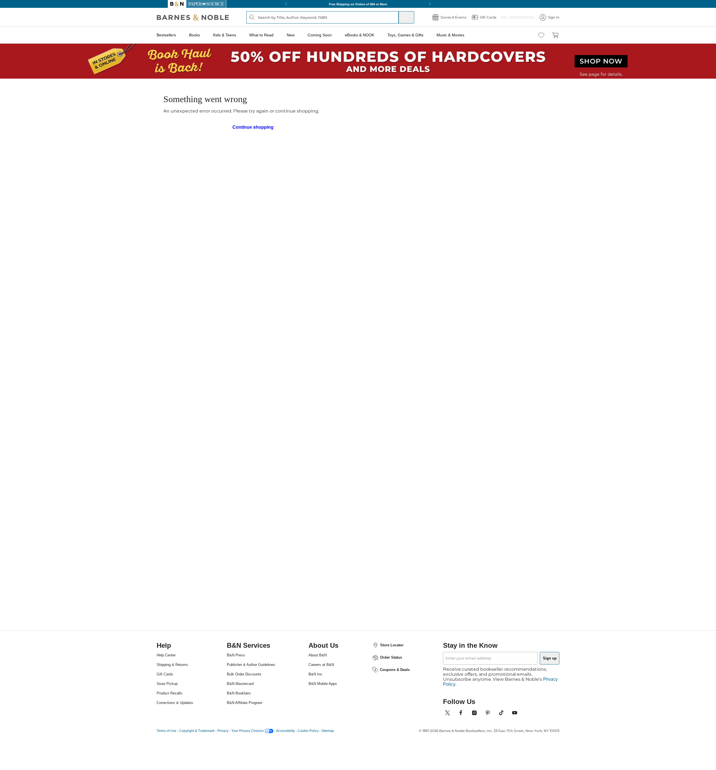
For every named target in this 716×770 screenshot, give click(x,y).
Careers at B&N (326, 725)
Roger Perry (408, 116)
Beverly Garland (378, 116)
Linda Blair (329, 116)
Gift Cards (177, 735)
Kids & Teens (235, 34)
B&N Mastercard (248, 748)
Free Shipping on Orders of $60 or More (358, 4)
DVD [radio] (352, 167)
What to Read (272, 34)
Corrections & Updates (188, 763)
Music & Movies (460, 34)
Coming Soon (329, 34)
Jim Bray (351, 116)
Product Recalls (182, 754)
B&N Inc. (320, 735)
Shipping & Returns (186, 725)
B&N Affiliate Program (253, 768)
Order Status (389, 718)
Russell (275, 483)
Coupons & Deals (392, 730)
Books (206, 34)
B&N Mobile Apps (328, 744)
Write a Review (322, 126)
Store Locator (389, 705)
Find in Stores (453, 233)
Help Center (179, 716)
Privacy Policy (458, 740)
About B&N (322, 716)
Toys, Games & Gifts (415, 34)
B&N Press (242, 716)
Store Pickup (179, 744)
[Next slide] (492, 430)
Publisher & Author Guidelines (250, 727)
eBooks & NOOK (369, 34)
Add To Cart (452, 201)
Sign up (536, 718)
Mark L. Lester (340, 108)
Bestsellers (179, 34)
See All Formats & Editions (468, 154)
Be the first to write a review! (358, 605)
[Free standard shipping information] (327, 211)
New (300, 34)
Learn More (351, 142)
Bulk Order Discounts (253, 739)
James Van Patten (440, 116)
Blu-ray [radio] (322, 167)
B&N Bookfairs (246, 758)
